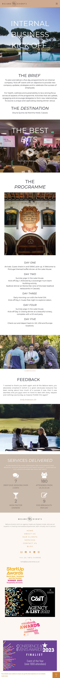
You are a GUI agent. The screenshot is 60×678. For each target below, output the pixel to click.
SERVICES (30, 540)
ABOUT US (30, 534)
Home (30, 531)
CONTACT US (30, 543)
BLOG (30, 546)
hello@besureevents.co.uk (30, 562)
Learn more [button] (4, 676)
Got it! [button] (56, 675)
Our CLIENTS (30, 537)
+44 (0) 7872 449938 (30, 558)
